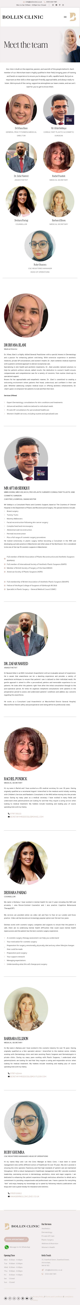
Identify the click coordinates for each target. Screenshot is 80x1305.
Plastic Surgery (48, 1240)
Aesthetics (46, 1228)
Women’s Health (48, 1247)
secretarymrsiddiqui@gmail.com (26, 817)
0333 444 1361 (51, 2)
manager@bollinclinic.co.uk (24, 1196)
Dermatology (47, 1232)
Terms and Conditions (54, 1297)
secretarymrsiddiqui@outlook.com (28, 1076)
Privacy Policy (38, 1297)
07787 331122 (15, 813)
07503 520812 (16, 1193)
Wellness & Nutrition (50, 1243)
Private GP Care (48, 1236)
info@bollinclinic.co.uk (34, 2)
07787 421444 (16, 1073)
